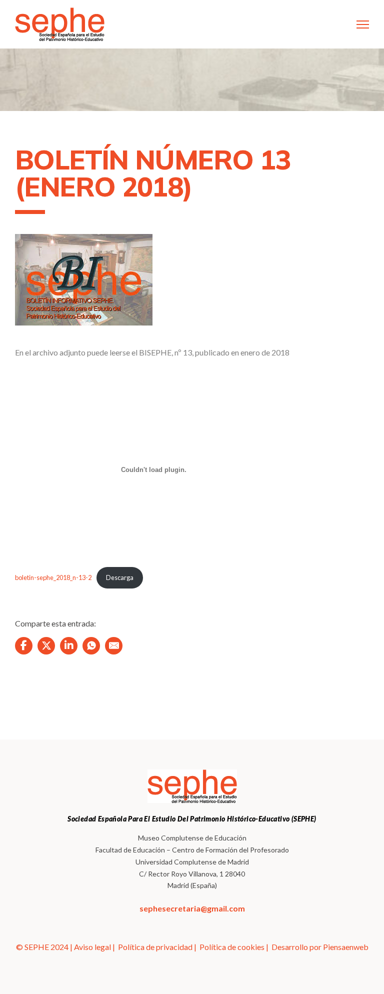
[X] (46, 645)
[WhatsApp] (91, 645)
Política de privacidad (155, 947)
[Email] (113, 645)
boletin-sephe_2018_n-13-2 (53, 578)
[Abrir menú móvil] (362, 24)
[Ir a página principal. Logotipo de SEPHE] (59, 24)
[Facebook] (23, 645)
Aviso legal (92, 947)
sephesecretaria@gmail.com (192, 908)
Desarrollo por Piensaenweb (320, 947)
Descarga (120, 578)
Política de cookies (232, 947)
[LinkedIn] (69, 645)
